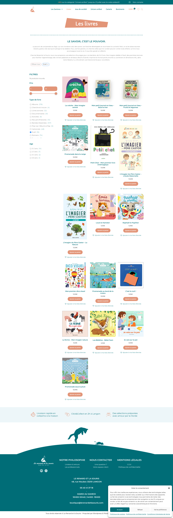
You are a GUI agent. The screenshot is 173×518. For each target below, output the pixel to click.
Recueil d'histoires (39, 120)
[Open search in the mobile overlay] (142, 9)
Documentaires (38, 114)
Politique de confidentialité (136, 514)
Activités (35, 117)
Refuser (140, 510)
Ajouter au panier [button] (75, 115)
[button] (169, 488)
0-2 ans (35, 149)
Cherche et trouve (39, 107)
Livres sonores (37, 111)
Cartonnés (36, 129)
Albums (35, 104)
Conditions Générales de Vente (158, 514)
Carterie (109, 9)
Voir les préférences (160, 510)
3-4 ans (35, 155)
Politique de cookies (117, 514)
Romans (35, 135)
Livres (68, 9)
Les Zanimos (56, 9)
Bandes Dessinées (39, 123)
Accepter (120, 510)
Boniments (120, 9)
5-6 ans (35, 158)
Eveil (34, 132)
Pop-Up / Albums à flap (41, 126)
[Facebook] (41, 470)
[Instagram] (46, 470)
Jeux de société (81, 9)
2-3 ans (35, 152)
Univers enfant (96, 9)
